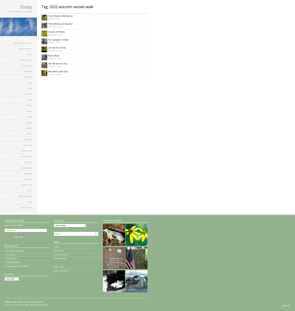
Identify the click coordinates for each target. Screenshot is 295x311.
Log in (57, 247)
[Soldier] (136, 258)
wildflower (28, 179)
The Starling (10, 255)
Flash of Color (11, 258)
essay (30, 88)
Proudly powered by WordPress (15, 305)
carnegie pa (28, 139)
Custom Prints (27, 66)
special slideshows (25, 49)
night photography (25, 196)
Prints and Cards (26, 60)
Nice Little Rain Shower (15, 251)
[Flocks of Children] (114, 258)
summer (29, 105)
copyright (28, 54)
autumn (29, 111)
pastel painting (26, 168)
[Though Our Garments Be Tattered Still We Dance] (136, 235)
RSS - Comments (61, 271)
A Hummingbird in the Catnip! (17, 266)
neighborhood (27, 151)
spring (30, 100)
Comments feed (61, 254)
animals (28, 128)
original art (28, 77)
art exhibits (28, 71)
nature (28, 134)
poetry (29, 83)
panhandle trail (26, 156)
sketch (29, 202)
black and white (26, 207)
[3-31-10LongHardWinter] (114, 235)
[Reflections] (114, 281)
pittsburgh (28, 173)
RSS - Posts (59, 267)
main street (28, 145)
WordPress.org (60, 258)
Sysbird (45, 305)
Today (26, 7)
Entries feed (59, 251)
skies (29, 190)
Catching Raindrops (13, 262)
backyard (29, 122)
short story (28, 94)
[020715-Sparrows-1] (136, 281)
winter (30, 117)
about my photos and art (23, 43)
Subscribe (18, 237)
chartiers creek (26, 185)
